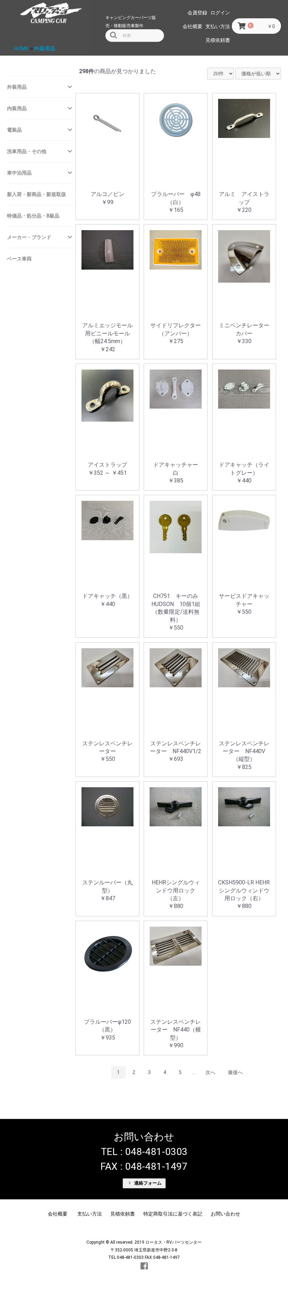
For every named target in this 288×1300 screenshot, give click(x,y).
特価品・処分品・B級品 (33, 216)
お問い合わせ (225, 1214)
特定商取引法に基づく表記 (172, 1214)
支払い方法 (217, 26)
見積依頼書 (217, 40)
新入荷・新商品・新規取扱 (36, 194)
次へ (210, 1072)
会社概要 (192, 26)
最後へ (235, 1072)
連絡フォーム (147, 1183)
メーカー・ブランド (29, 237)
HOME (21, 48)
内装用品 (17, 108)
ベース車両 (19, 258)
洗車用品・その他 (26, 151)
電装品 (14, 130)
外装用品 (44, 48)
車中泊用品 (19, 173)
